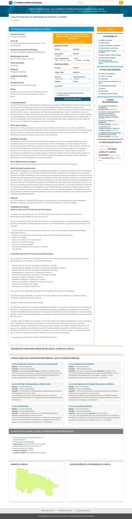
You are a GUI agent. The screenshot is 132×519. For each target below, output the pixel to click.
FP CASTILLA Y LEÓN (105, 76)
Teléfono (57, 81)
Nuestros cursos (65, 511)
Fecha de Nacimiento (61, 58)
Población (76, 72)
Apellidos (76, 49)
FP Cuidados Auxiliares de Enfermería (107, 106)
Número (75, 68)
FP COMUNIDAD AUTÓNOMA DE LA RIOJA (109, 82)
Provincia (57, 77)
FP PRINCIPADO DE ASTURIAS (107, 93)
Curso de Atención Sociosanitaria (81, 364)
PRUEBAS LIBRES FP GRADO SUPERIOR (107, 51)
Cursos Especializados (106, 58)
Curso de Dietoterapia (20, 406)
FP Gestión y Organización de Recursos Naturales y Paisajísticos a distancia (109, 113)
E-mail (75, 81)
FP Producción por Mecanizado (23, 442)
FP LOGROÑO (15, 20)
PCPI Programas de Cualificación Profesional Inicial (108, 62)
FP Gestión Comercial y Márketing (106, 121)
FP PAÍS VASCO (103, 91)
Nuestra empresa (83, 511)
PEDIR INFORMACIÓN (72, 99)
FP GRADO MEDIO (104, 43)
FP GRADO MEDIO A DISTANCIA (108, 48)
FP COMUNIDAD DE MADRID (107, 86)
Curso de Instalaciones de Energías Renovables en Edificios (91, 384)
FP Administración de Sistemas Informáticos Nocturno (109, 133)
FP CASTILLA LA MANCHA (106, 73)
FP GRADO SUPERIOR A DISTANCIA (109, 45)
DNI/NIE (75, 54)
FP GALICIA (102, 88)
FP (27, 11)
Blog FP (110, 29)
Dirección (58, 68)
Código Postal (59, 72)
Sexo (75, 58)
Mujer (88, 60)
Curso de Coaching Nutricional (80, 406)
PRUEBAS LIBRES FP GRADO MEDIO (109, 55)
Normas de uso (48, 511)
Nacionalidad (59, 54)
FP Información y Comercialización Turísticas (109, 127)
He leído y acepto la (70, 94)
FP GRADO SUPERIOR (105, 40)
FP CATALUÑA (103, 79)
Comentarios (59, 86)
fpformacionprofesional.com (58, 516)
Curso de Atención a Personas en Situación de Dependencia (34, 364)
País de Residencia (79, 77)
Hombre (78, 60)
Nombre (57, 49)
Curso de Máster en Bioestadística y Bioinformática (31, 384)
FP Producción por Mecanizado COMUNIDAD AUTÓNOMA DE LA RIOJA (52, 11)
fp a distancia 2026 (108, 158)
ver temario (41, 378)
